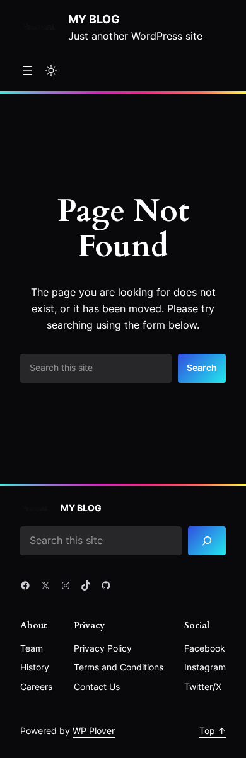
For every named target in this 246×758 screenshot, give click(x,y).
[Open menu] (27, 70)
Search (202, 367)
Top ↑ (212, 730)
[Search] (207, 541)
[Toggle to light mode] (51, 70)
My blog (94, 19)
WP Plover (94, 730)
